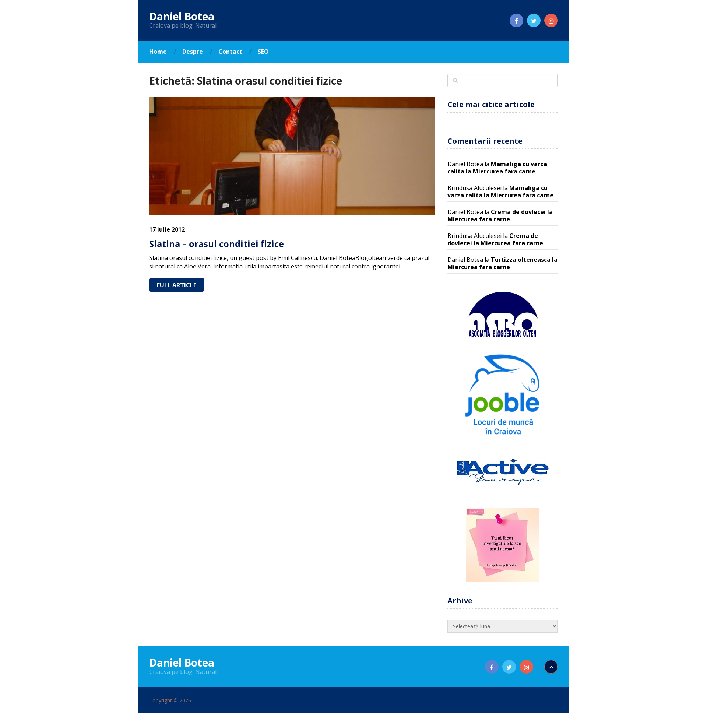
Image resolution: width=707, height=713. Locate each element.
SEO (263, 52)
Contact (230, 52)
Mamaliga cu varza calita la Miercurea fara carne (497, 167)
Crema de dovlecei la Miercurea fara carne (500, 215)
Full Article (176, 285)
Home (158, 52)
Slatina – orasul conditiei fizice (216, 244)
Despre (192, 52)
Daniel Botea (181, 16)
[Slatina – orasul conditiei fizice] (292, 156)
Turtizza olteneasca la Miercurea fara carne (502, 263)
